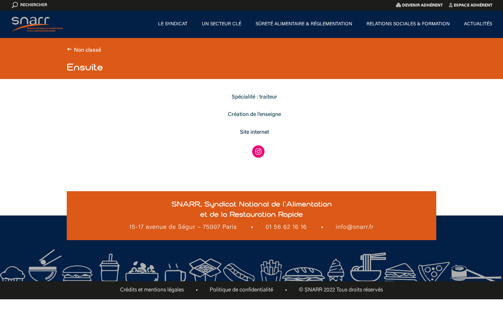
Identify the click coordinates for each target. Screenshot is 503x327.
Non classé (87, 50)
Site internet (254, 132)
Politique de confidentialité (241, 290)
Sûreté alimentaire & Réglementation (304, 24)
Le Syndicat (173, 24)
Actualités (478, 24)
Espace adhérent (472, 5)
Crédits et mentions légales (152, 290)
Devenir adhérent (422, 5)
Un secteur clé (221, 24)
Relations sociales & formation (408, 24)
